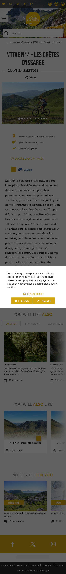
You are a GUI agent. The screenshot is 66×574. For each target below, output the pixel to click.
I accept (46, 300)
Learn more (35, 294)
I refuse (23, 300)
